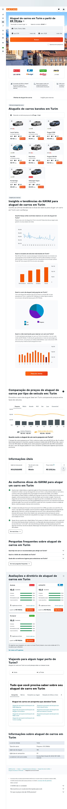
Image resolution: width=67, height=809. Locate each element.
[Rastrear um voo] (3, 34)
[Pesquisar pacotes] (3, 25)
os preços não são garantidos (45, 780)
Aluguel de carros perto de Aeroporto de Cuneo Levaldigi (23, 719)
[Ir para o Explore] (3, 30)
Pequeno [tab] (17, 406)
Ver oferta (22, 138)
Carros (18, 769)
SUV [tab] (37, 406)
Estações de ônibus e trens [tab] (50, 695)
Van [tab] (42, 406)
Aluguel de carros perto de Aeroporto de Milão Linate (23, 714)
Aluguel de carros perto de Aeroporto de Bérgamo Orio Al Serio (23, 710)
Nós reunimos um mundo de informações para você (26, 789)
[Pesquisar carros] (3, 22)
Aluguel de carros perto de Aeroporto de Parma (48, 714)
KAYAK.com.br (12, 769)
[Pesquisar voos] (3, 14)
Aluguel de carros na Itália (44, 769)
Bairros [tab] (23, 695)
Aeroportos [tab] (14, 695)
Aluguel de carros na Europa (29, 769)
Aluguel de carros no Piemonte (16, 770)
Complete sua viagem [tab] (33, 695)
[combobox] (19, 24)
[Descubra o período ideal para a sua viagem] (3, 38)
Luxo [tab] (47, 406)
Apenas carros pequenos (56, 44)
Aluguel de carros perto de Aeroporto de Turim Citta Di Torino (48, 706)
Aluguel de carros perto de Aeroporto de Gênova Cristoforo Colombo (48, 710)
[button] (3, 9)
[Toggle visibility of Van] (26, 322)
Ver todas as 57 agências (16, 650)
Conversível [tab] (55, 406)
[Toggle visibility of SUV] (26, 324)
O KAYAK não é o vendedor (18, 786)
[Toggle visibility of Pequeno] (40, 322)
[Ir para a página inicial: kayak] (11, 9)
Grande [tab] (31, 406)
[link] (36, 373)
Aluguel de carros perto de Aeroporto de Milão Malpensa (23, 706)
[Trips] (3, 43)
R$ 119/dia (16, 21)
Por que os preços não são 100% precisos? (23, 792)
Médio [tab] (24, 406)
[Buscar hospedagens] (3, 18)
